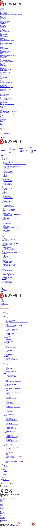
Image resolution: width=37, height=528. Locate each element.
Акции (1, 501)
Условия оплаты (2, 510)
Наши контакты (2, 513)
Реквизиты (2, 506)
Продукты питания (9, 402)
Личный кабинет (3, 499)
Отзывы (1, 507)
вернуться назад (2, 495)
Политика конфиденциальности (5, 514)
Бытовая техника (8, 339)
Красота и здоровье (9, 368)
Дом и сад (7, 349)
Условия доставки (3, 511)
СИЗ (6, 405)
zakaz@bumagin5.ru (4, 486)
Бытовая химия (8, 324)
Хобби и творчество (9, 423)
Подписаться (14, 498)
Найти (1, 527)
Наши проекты (2, 518)
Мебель (7, 374)
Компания (5, 471)
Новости (1, 504)
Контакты (1, 505)
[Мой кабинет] (0, 302)
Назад (6, 311)
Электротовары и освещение (10, 459)
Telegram (3, 137)
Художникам (8, 443)
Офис (6, 378)
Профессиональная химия (10, 333)
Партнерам (2, 515)
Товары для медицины (9, 411)
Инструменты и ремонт (9, 353)
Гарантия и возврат (3, 512)
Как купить (5, 466)
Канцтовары (8, 357)
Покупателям (2, 508)
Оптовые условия (3, 517)
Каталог (5, 312)
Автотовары (8, 314)
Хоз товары (7, 426)
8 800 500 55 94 (3, 126)
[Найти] (1, 288)
